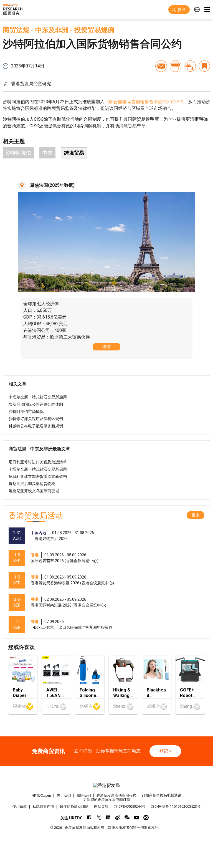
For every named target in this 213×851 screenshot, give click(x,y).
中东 (47, 153)
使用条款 (19, 806)
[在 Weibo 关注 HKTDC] (117, 817)
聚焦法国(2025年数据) (52, 185)
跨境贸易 (74, 153)
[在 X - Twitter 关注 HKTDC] (99, 817)
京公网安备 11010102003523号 (176, 806)
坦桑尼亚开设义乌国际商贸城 (34, 491)
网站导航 (101, 806)
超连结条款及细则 (74, 806)
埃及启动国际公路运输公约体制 (36, 404)
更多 (195, 515)
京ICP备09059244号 (129, 806)
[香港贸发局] (106, 785)
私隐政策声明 (43, 806)
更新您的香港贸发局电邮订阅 (106, 799)
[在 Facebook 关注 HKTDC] (89, 817)
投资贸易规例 (94, 30)
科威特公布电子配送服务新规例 (36, 426)
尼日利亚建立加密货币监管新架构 (38, 476)
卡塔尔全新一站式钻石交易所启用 (38, 397)
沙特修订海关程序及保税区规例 (36, 418)
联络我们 (84, 795)
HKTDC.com (41, 795)
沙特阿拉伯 (18, 153)
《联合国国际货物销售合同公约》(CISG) (144, 101)
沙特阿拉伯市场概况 (26, 411)
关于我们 (64, 795)
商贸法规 (16, 30)
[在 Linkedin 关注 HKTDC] (108, 817)
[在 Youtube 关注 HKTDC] (136, 817)
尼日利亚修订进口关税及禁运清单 (38, 462)
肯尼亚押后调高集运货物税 (32, 483)
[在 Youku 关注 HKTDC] (146, 817)
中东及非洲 (52, 30)
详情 (106, 346)
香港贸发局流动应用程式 (116, 795)
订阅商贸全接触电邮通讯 (161, 795)
